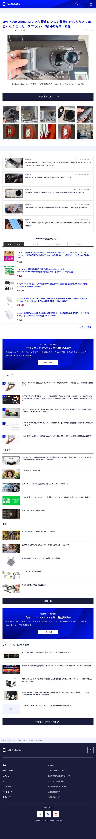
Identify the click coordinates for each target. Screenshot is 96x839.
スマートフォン (14, 244)
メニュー (84, 4)
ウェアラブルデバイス (57, 244)
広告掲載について (54, 792)
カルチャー (6, 786)
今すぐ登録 (48, 362)
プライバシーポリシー (56, 770)
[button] (5, 63)
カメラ (35, 244)
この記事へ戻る (48, 96)
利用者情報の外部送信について (59, 776)
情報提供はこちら (54, 797)
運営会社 (51, 765)
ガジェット (6, 776)
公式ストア (6, 797)
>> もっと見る (85, 327)
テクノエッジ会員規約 (56, 781)
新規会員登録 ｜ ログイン (91, 4)
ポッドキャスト (8, 792)
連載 (4, 765)
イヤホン (78, 244)
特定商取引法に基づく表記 (57, 786)
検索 (77, 4)
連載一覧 (48, 601)
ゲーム (5, 781)
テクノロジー (7, 770)
